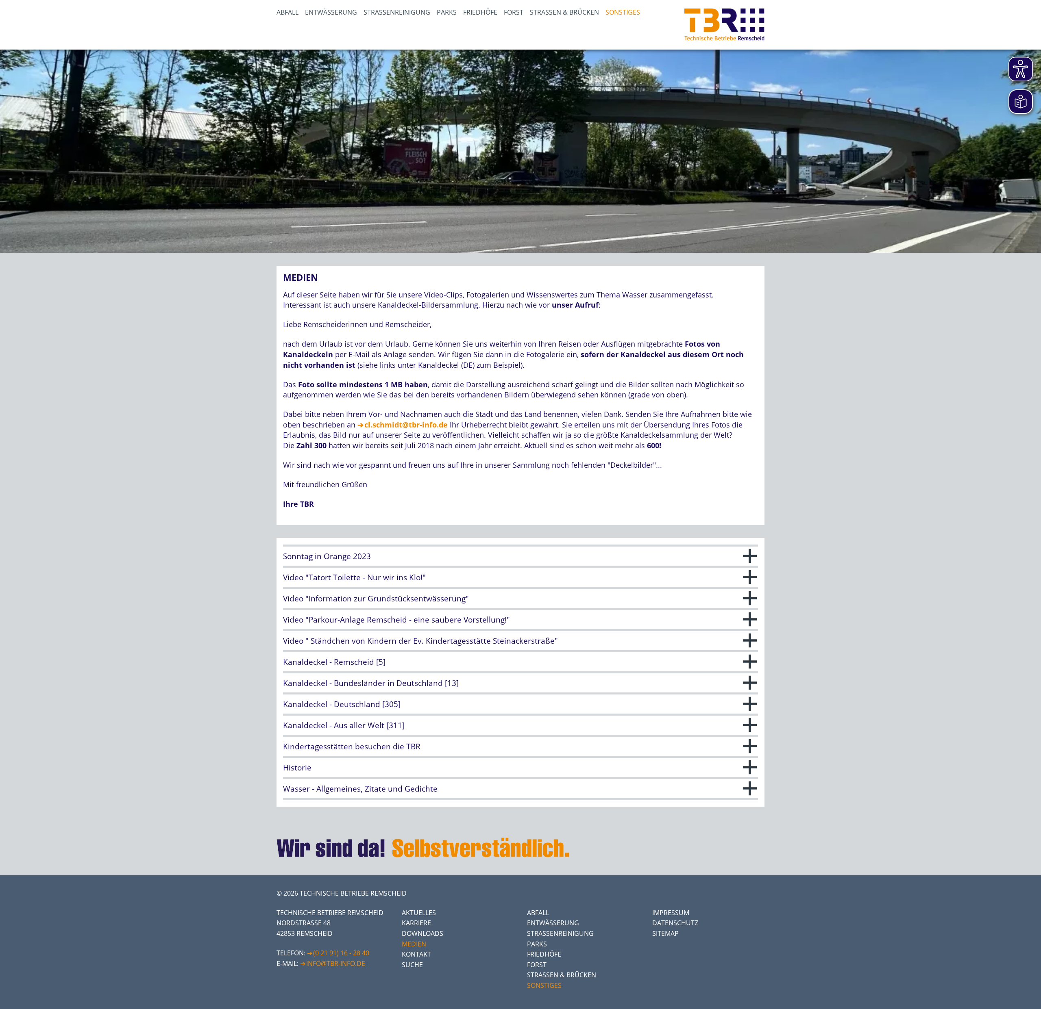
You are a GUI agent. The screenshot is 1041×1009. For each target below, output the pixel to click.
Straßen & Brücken (564, 12)
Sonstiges (622, 12)
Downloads (422, 933)
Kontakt (416, 954)
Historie (297, 767)
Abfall (287, 12)
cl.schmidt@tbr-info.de (406, 425)
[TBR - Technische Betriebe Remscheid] (724, 24)
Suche (412, 964)
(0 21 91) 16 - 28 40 (341, 952)
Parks (447, 12)
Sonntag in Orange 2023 (327, 556)
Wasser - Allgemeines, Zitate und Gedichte (360, 788)
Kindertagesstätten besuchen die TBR (351, 746)
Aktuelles (419, 912)
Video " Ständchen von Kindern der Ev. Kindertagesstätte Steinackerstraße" (420, 640)
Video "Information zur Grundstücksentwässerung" (376, 598)
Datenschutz (675, 922)
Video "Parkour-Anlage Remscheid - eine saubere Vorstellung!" (396, 619)
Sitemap (665, 933)
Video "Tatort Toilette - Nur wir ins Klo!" (354, 577)
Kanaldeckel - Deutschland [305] (342, 704)
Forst (513, 12)
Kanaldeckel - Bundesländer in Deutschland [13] (371, 682)
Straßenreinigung (397, 12)
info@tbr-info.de (335, 963)
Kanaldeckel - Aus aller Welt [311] (344, 725)
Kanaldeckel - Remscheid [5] (334, 661)
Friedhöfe (480, 12)
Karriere (416, 922)
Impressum (670, 912)
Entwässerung (331, 12)
